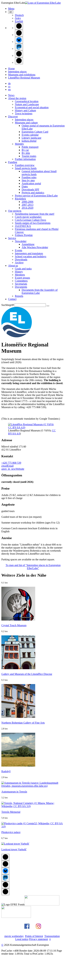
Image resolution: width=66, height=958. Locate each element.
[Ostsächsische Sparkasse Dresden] (16, 916)
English (19, 21)
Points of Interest (34, 936)
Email (7, 465)
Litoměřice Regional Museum (24, 77)
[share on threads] (19, 33)
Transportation (52, 936)
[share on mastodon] (19, 47)
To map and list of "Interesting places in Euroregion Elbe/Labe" (33, 567)
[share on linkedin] (19, 54)
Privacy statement (38, 939)
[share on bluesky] (19, 40)
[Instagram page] (38, 930)
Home (11, 68)
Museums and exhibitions (21, 74)
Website (12, 468)
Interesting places (17, 71)
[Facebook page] (27, 930)
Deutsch (19, 15)
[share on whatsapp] (19, 60)
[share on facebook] (19, 26)
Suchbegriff (7, 305)
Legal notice (21, 939)
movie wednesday (14, 936)
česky (18, 18)
